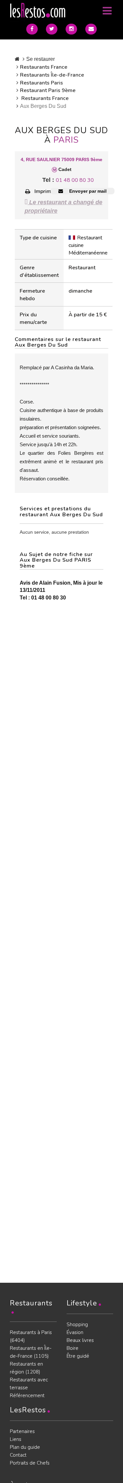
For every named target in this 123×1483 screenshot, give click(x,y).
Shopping (77, 1324)
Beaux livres (80, 1340)
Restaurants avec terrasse (29, 1383)
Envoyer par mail (87, 191)
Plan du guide (25, 1447)
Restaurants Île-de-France (52, 75)
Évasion (75, 1332)
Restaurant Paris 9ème (47, 90)
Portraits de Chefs (30, 1463)
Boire (72, 1348)
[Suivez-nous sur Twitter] (51, 29)
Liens (15, 1439)
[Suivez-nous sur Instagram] (71, 29)
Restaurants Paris (41, 82)
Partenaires (22, 1431)
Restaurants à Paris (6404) (31, 1336)
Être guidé (78, 1356)
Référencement (27, 1395)
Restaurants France (43, 67)
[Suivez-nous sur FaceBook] (32, 29)
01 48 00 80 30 (75, 180)
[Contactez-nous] (91, 29)
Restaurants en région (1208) (26, 1368)
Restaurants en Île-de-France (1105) (30, 1352)
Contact (18, 1455)
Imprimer (45, 191)
